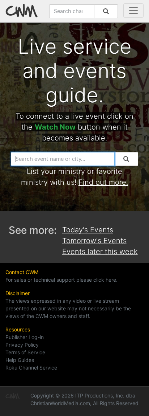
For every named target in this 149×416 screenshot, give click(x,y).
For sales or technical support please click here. (61, 280)
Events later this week (100, 251)
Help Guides (19, 360)
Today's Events (87, 229)
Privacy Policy (22, 345)
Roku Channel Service (31, 367)
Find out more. (103, 182)
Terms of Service (25, 352)
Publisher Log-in (24, 337)
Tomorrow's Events (94, 240)
